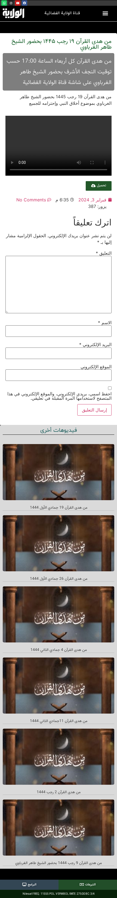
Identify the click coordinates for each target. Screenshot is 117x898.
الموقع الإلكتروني (96, 366)
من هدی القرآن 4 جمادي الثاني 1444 (58, 650)
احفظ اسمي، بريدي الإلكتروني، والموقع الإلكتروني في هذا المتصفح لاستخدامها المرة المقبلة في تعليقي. (59, 396)
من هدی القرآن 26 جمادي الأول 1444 (58, 579)
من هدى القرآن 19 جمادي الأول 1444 (58, 508)
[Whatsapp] (4, 3)
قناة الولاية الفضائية (62, 13)
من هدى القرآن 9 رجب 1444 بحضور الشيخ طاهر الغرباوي (58, 863)
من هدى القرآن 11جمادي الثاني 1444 (58, 721)
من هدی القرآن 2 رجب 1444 (59, 792)
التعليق (104, 253)
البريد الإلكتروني (95, 344)
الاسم (105, 322)
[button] (105, 13)
